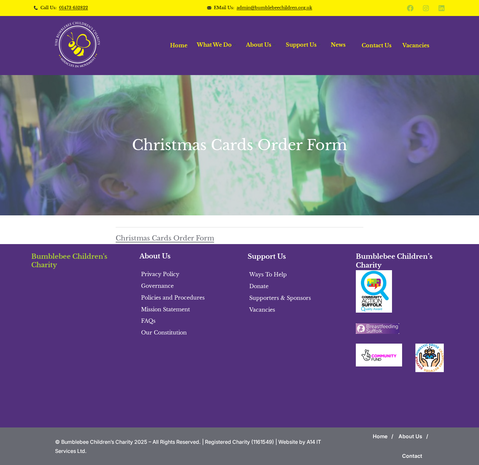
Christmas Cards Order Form (165, 238)
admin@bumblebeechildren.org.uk (274, 7)
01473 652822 (73, 7)
